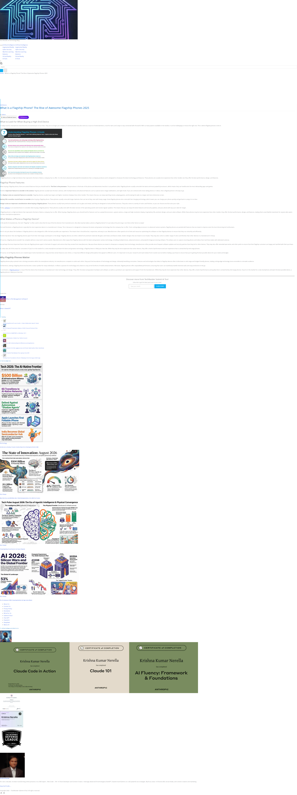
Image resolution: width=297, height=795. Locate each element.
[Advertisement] (148, 87)
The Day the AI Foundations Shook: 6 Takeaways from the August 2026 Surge (21, 358)
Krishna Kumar (5, 778)
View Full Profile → (5, 786)
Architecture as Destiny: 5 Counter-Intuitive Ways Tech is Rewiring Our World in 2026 (19, 447)
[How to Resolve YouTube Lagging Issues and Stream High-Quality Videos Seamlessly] (4, 345)
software (7, 208)
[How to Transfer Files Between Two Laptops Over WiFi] (4, 350)
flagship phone (14, 270)
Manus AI (6, 625)
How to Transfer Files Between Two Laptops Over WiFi (16, 353)
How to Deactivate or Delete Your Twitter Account (15, 338)
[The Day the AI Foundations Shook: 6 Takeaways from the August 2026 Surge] (4, 355)
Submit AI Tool (8, 615)
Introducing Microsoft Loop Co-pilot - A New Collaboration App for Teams (21, 323)
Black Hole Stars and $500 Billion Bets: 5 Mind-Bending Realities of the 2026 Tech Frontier (20, 498)
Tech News (3, 494)
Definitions (3, 105)
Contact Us (7, 606)
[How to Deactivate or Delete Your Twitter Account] (4, 335)
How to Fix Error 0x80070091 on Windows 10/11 (14, 333)
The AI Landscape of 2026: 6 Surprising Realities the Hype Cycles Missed (16, 600)
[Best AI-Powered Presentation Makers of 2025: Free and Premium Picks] (4, 325)
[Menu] (1, 45)
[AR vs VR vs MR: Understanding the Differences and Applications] (4, 340)
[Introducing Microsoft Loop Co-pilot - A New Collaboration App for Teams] (4, 320)
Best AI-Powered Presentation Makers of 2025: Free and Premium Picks (20, 328)
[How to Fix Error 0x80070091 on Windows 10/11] (4, 330)
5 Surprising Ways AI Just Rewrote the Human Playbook (12, 549)
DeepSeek (7, 622)
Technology (3, 443)
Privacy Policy (8, 609)
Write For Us (7, 613)
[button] (1, 70)
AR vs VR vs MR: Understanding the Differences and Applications (18, 343)
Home (2, 73)
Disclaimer (7, 611)
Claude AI (6, 620)
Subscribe (160, 286)
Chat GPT (6, 618)
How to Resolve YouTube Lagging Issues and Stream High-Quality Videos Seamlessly (23, 348)
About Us (6, 604)
